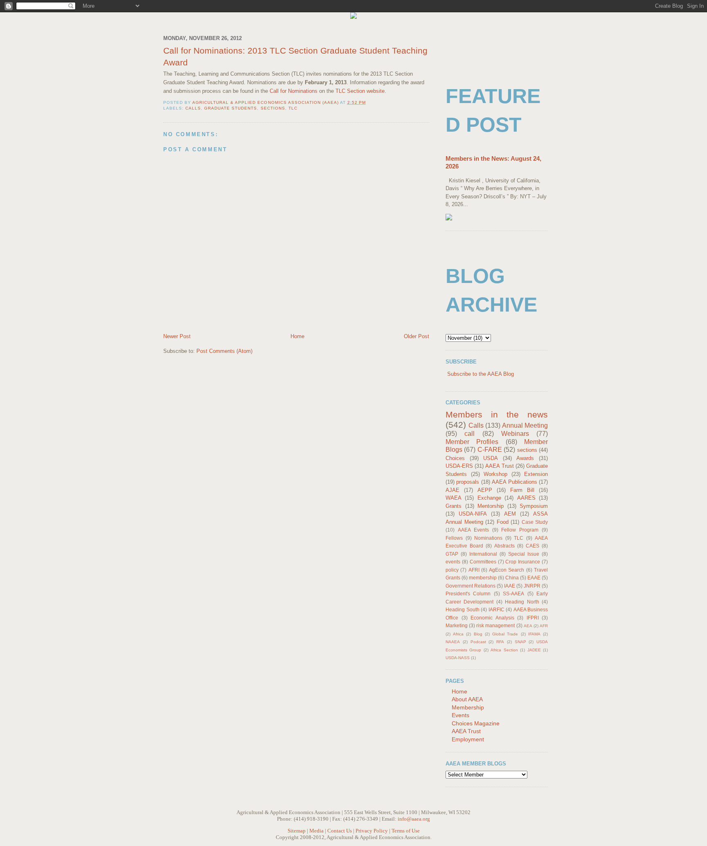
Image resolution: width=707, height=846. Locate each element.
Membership (468, 707)
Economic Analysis (492, 617)
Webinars (515, 433)
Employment (468, 739)
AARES (526, 498)
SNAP (520, 642)
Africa (458, 634)
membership (483, 577)
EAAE (533, 577)
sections (273, 108)
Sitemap (297, 831)
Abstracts (504, 545)
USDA (490, 458)
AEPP (484, 490)
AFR (544, 626)
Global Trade (505, 634)
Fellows (454, 538)
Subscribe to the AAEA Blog (480, 374)
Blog (478, 634)
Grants (454, 506)
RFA (500, 642)
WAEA (454, 498)
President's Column (468, 593)
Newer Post (177, 336)
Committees (483, 561)
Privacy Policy (372, 831)
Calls (193, 108)
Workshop (495, 474)
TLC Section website (360, 91)
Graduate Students (230, 108)
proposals (467, 482)
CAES (532, 545)
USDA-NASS (458, 657)
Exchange (489, 498)
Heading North (522, 601)
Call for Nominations (293, 91)
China (512, 577)
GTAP (452, 554)
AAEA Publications (514, 482)
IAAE (509, 585)
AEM (510, 514)
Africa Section (504, 650)
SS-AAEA (513, 593)
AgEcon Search (506, 569)
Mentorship (490, 506)
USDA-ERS (459, 466)
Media (316, 831)
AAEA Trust (499, 466)
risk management (495, 625)
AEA (528, 626)
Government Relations (470, 585)
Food (503, 522)
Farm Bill (522, 490)
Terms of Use (406, 831)
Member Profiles (472, 441)
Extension (536, 474)
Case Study (535, 522)
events (453, 561)
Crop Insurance (522, 561)
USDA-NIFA (473, 514)
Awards (525, 458)
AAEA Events (473, 529)
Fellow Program (519, 529)
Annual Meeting (525, 425)
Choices (455, 458)
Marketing (457, 625)
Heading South (463, 609)
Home (297, 336)
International (483, 554)
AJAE (452, 490)
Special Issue (523, 554)
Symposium (534, 506)
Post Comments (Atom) (224, 351)
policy (452, 569)
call (469, 433)
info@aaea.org (414, 819)
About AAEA (467, 699)
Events (460, 715)
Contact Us (339, 831)
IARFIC (496, 609)
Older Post (416, 336)
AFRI (474, 569)
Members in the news (497, 414)
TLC (292, 108)
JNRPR (532, 585)
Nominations (488, 538)
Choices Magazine (476, 723)
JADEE (534, 650)
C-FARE (489, 449)
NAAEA (453, 642)
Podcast (478, 642)
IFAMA (534, 634)
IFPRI (533, 617)
